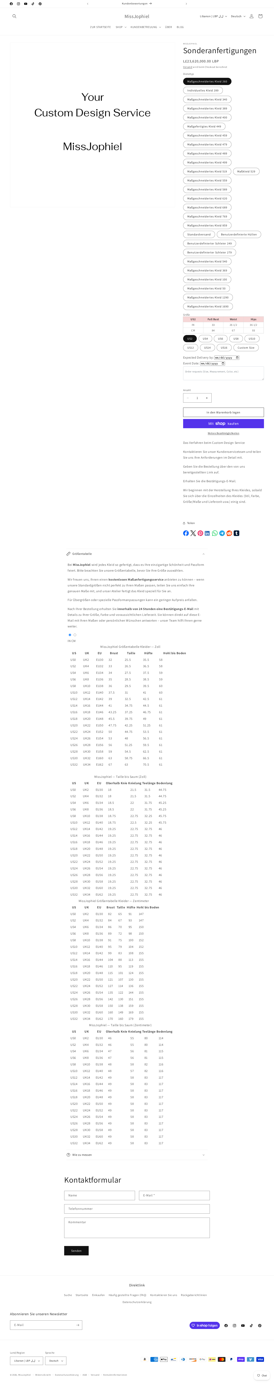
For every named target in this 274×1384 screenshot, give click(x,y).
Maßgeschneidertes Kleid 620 (207, 198)
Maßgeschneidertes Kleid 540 (207, 261)
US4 (205, 338)
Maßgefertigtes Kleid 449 (204, 126)
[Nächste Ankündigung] (186, 4)
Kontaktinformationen (115, 1374)
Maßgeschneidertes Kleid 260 (207, 81)
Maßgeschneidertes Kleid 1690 (208, 306)
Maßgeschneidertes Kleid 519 (207, 171)
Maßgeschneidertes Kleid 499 (207, 162)
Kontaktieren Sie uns (163, 1295)
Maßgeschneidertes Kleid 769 (207, 216)
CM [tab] (73, 641)
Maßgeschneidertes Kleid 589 (207, 189)
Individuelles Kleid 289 (203, 90)
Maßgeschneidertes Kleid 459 (207, 135)
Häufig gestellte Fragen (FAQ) (127, 1295)
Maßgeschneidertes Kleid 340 (207, 99)
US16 (224, 347)
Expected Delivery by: (198, 357)
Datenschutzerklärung (137, 1302)
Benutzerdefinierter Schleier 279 (209, 252)
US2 (190, 338)
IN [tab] (69, 641)
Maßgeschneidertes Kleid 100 (207, 279)
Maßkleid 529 (246, 171)
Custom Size (246, 347)
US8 (236, 338)
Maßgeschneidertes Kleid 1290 (208, 297)
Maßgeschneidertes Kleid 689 (207, 207)
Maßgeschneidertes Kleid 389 (207, 108)
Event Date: (191, 363)
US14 (207, 347)
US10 (252, 338)
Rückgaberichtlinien (194, 1295)
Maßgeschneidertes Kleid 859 (207, 225)
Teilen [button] (191, 523)
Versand (187, 66)
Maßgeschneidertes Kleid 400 (207, 117)
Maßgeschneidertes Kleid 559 (207, 180)
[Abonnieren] (77, 1325)
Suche (68, 1295)
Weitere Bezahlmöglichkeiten (223, 433)
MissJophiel (24, 1374)
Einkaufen (98, 1295)
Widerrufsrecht (43, 1374)
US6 (220, 338)
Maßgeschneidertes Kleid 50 (206, 288)
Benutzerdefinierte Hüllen (239, 234)
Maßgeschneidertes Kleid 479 (207, 144)
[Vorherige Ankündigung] (87, 4)
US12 (190, 347)
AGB (85, 1374)
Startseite (82, 1295)
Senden (76, 1251)
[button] (14, 16)
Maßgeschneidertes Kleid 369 (207, 270)
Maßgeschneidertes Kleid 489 (207, 153)
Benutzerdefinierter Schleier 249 (209, 243)
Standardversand (199, 234)
